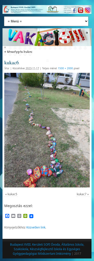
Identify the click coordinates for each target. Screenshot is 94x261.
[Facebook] (73, 11)
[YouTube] (80, 11)
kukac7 (81, 194)
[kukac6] (47, 130)
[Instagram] (86, 11)
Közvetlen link (35, 227)
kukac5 (12, 194)
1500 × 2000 (65, 68)
